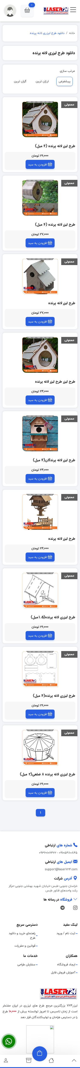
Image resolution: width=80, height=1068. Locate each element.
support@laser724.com (61, 869)
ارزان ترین (42, 81)
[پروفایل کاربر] (6, 1062)
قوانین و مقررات (25, 946)
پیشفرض (64, 81)
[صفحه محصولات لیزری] (28, 1062)
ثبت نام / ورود (66, 933)
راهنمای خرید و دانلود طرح (22, 935)
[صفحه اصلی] (51, 1062)
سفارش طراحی (26, 965)
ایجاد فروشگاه (66, 965)
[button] (27, 11)
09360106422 (47, 853)
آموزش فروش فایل (63, 973)
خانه (72, 33)
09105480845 (68, 853)
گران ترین (20, 81)
